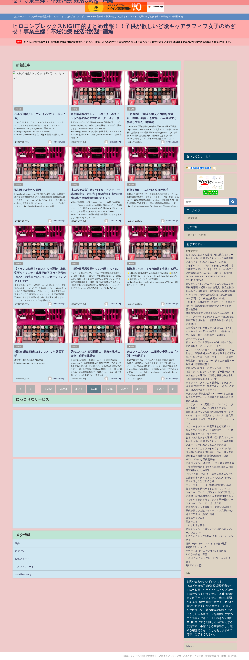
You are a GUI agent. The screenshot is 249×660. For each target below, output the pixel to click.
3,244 (78, 388)
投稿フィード (22, 559)
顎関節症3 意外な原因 (27, 189)
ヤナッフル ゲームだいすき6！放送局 (206, 551)
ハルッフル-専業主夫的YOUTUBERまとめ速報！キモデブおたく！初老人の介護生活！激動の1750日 (209, 397)
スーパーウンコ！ (195, 339)
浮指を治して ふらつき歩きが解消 (147, 189)
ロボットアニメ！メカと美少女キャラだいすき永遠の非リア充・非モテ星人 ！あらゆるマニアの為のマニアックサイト (210, 386)
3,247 (124, 388)
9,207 (160, 388)
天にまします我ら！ (196, 525)
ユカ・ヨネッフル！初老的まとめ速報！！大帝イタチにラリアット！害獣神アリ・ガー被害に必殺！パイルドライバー (209, 430)
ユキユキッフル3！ (196, 518)
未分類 (18, 109)
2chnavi (190, 646)
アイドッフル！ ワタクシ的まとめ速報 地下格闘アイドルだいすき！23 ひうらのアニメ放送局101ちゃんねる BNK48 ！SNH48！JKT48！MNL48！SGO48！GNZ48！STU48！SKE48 (210, 272)
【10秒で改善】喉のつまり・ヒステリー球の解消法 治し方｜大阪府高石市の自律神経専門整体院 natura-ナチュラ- (96, 193)
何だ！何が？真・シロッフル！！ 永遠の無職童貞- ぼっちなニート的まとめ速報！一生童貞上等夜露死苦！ (210, 360)
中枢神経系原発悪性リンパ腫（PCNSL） (96, 268)
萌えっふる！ (193, 521)
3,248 (139, 388)
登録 (17, 543)
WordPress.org (23, 574)
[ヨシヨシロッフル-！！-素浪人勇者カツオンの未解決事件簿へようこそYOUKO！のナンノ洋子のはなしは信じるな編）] (210, 477)
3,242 (48, 388)
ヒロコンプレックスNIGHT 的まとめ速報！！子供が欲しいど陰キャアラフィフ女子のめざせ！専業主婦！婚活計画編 (210, 510)
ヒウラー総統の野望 (196, 554)
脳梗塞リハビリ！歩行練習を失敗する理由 (153, 268)
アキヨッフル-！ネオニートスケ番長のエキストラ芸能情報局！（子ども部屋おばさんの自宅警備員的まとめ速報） (210, 466)
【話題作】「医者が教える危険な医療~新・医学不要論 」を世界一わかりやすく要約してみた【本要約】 (152, 118)
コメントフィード (24, 566)
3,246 (109, 388)
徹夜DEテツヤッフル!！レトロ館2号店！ (207, 543)
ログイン (19, 551)
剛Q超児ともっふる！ (197, 547)
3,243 (63, 388)
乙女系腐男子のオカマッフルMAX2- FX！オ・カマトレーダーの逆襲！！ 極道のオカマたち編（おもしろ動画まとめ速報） (209, 331)
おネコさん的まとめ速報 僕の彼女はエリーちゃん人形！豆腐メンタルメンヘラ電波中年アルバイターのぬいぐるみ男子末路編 (209, 258)
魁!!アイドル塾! (194, 565)
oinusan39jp (59, 142)
